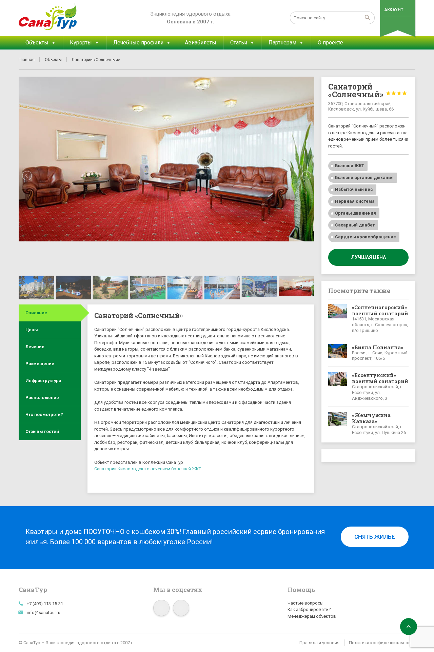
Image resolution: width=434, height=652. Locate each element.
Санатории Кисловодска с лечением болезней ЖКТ (147, 468)
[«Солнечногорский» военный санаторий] (337, 319)
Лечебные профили (138, 42)
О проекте (330, 42)
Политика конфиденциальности (382, 642)
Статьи (238, 42)
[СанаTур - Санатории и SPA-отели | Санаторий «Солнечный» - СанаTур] (48, 17)
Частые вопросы (305, 603)
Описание (36, 312)
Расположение (42, 397)
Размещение (39, 363)
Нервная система (355, 201)
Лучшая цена (368, 257)
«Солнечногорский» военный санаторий (380, 310)
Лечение (34, 346)
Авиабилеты (200, 42)
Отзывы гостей (42, 431)
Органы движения (355, 213)
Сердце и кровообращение (365, 236)
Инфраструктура (43, 380)
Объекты (36, 42)
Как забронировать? (309, 609)
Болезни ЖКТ (349, 165)
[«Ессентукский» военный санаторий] (337, 386)
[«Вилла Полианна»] (337, 353)
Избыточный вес (354, 189)
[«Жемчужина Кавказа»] (337, 424)
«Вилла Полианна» (377, 347)
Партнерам (282, 42)
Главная (27, 59)
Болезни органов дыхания (364, 177)
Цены (31, 329)
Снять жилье (374, 536)
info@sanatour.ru (43, 612)
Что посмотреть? (44, 414)
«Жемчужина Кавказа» (371, 418)
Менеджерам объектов (312, 616)
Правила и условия (319, 642)
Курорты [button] (81, 42)
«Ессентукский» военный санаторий (380, 378)
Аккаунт (393, 9)
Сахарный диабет (355, 225)
